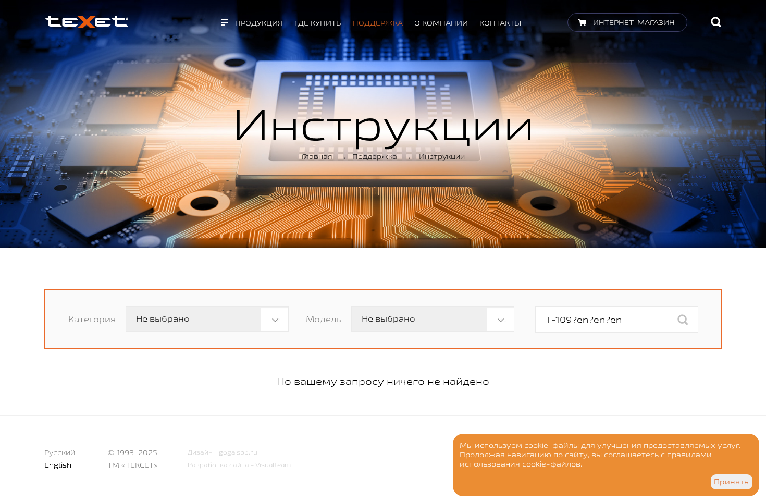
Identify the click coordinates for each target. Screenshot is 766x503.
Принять (731, 481)
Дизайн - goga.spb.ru (222, 452)
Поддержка (378, 23)
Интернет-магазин (634, 22)
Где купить (317, 23)
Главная (317, 156)
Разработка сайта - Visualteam (239, 464)
